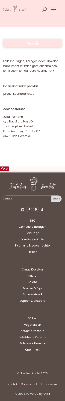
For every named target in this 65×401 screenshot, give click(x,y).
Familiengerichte (32, 239)
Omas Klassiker (32, 269)
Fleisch (32, 252)
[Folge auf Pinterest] (35, 209)
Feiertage (32, 233)
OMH (46, 394)
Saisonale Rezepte (32, 343)
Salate (32, 282)
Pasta (32, 276)
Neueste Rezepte (32, 331)
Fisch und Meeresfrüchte (32, 245)
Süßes (32, 318)
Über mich (32, 350)
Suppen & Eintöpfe (32, 301)
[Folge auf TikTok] (42, 209)
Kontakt (13, 384)
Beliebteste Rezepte (32, 337)
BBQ (32, 221)
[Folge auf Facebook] (29, 209)
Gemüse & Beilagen (32, 227)
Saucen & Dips (32, 288)
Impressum (49, 384)
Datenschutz (29, 384)
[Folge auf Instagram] (22, 209)
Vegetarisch (32, 325)
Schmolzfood (32, 294)
